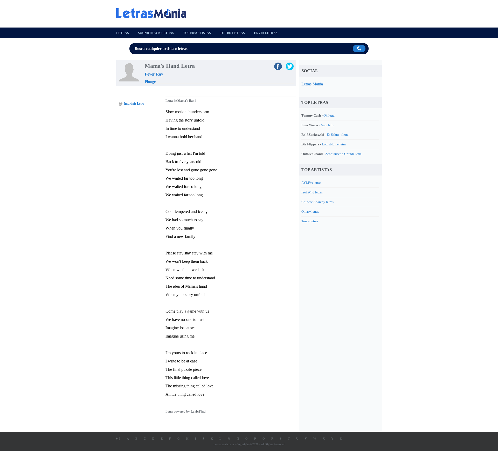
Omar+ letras (310, 211)
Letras (122, 33)
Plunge (150, 82)
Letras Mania (312, 84)
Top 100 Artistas (197, 33)
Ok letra (329, 115)
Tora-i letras (309, 221)
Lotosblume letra (334, 144)
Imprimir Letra (134, 103)
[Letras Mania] (153, 13)
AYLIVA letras (311, 183)
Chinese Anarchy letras (317, 202)
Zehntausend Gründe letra (343, 154)
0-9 (118, 438)
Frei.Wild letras (312, 192)
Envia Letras (266, 33)
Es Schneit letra (338, 135)
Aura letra (327, 125)
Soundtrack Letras (156, 33)
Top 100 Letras (232, 33)
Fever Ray (154, 74)
